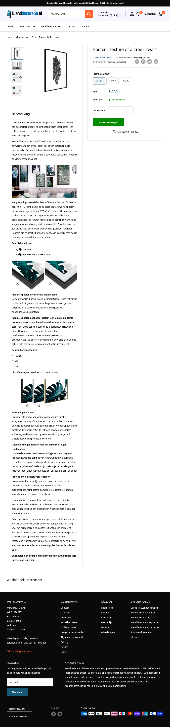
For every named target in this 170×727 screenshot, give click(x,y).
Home (10, 26)
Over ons (70, 26)
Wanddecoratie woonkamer (145, 627)
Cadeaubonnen (69, 627)
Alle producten (21, 37)
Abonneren (17, 692)
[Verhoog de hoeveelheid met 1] (130, 110)
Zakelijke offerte (69, 622)
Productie (66, 617)
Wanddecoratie (48, 26)
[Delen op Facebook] (137, 61)
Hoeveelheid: (100, 110)
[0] (161, 14)
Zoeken (64, 647)
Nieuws (134, 637)
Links (63, 652)
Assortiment (25, 26)
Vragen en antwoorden (72, 632)
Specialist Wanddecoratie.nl (145, 607)
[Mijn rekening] (132, 14)
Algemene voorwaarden (73, 637)
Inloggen (105, 612)
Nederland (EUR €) (16, 709)
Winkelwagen (108, 632)
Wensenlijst (107, 622)
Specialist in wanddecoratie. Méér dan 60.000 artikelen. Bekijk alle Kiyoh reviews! (85, 3)
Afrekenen (106, 617)
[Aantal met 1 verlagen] (112, 110)
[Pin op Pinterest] (143, 61)
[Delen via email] (156, 61)
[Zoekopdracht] (89, 14)
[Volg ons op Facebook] (53, 714)
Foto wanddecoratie (141, 632)
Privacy (64, 642)
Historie (105, 627)
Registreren (107, 607)
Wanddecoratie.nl (102, 57)
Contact (85, 26)
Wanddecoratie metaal (142, 617)
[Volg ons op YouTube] (59, 714)
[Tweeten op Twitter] (149, 61)
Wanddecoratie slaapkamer (145, 622)
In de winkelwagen (108, 122)
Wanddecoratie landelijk (143, 612)
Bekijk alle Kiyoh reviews (19, 651)
